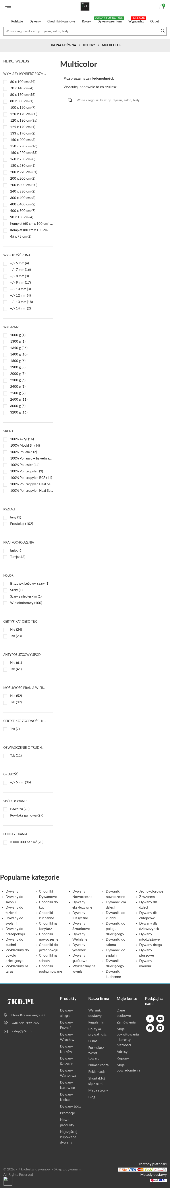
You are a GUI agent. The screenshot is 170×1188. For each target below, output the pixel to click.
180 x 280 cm (22, 165)
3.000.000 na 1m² (26, 842)
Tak (16, 636)
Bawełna (19, 809)
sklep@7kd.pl (22, 1031)
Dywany (35, 21)
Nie (16, 629)
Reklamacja (97, 1072)
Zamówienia (126, 1022)
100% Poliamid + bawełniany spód (31, 458)
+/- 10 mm (20, 289)
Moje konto (127, 999)
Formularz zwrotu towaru (96, 1053)
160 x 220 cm (23, 153)
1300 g (17, 341)
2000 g (17, 373)
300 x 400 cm (22, 198)
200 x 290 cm (23, 172)
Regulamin (96, 1022)
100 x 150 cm (22, 107)
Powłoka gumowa (26, 815)
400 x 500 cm (22, 211)
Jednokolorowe (151, 891)
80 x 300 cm (21, 101)
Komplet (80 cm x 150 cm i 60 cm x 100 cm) (31, 230)
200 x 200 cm (22, 178)
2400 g (17, 386)
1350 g (18, 348)
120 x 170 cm (23, 114)
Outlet (154, 21)
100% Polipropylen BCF (31, 478)
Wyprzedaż (136, 20)
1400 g (18, 354)
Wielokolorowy (26, 603)
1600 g (17, 361)
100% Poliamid (23, 452)
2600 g (18, 399)
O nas (92, 1041)
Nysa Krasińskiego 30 (27, 1015)
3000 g (17, 406)
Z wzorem (147, 897)
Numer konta (98, 1065)
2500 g (17, 393)
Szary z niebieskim (26, 596)
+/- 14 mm (20, 308)
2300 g (17, 380)
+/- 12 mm (20, 295)
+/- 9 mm (20, 282)
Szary (16, 590)
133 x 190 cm (22, 133)
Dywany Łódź (70, 1106)
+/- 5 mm (19, 263)
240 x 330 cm (22, 191)
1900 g (17, 367)
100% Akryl (22, 439)
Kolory (86, 21)
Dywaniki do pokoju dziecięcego (115, 929)
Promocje (67, 1113)
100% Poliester (24, 465)
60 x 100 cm (22, 82)
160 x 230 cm (22, 159)
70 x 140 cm (21, 88)
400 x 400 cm (22, 204)
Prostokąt (21, 524)
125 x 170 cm (22, 127)
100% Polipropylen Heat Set (31, 484)
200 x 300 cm (23, 185)
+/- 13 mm (21, 302)
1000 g (17, 335)
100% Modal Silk (25, 445)
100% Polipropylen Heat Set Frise (31, 490)
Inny (15, 517)
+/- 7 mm (20, 269)
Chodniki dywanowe (61, 21)
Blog (91, 1097)
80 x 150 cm (22, 94)
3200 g (18, 412)
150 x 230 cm (23, 146)
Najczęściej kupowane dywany (68, 1137)
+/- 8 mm (19, 276)
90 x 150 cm (21, 217)
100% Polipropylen (26, 471)
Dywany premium (109, 20)
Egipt (16, 550)
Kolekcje (17, 21)
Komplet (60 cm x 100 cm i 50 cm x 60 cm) (31, 223)
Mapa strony (98, 1090)
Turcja (17, 557)
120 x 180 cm (23, 120)
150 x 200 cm (22, 140)
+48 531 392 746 (25, 1023)
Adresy (122, 1052)
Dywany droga (150, 945)
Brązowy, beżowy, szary (29, 583)
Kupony (123, 1058)
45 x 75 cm (20, 236)
